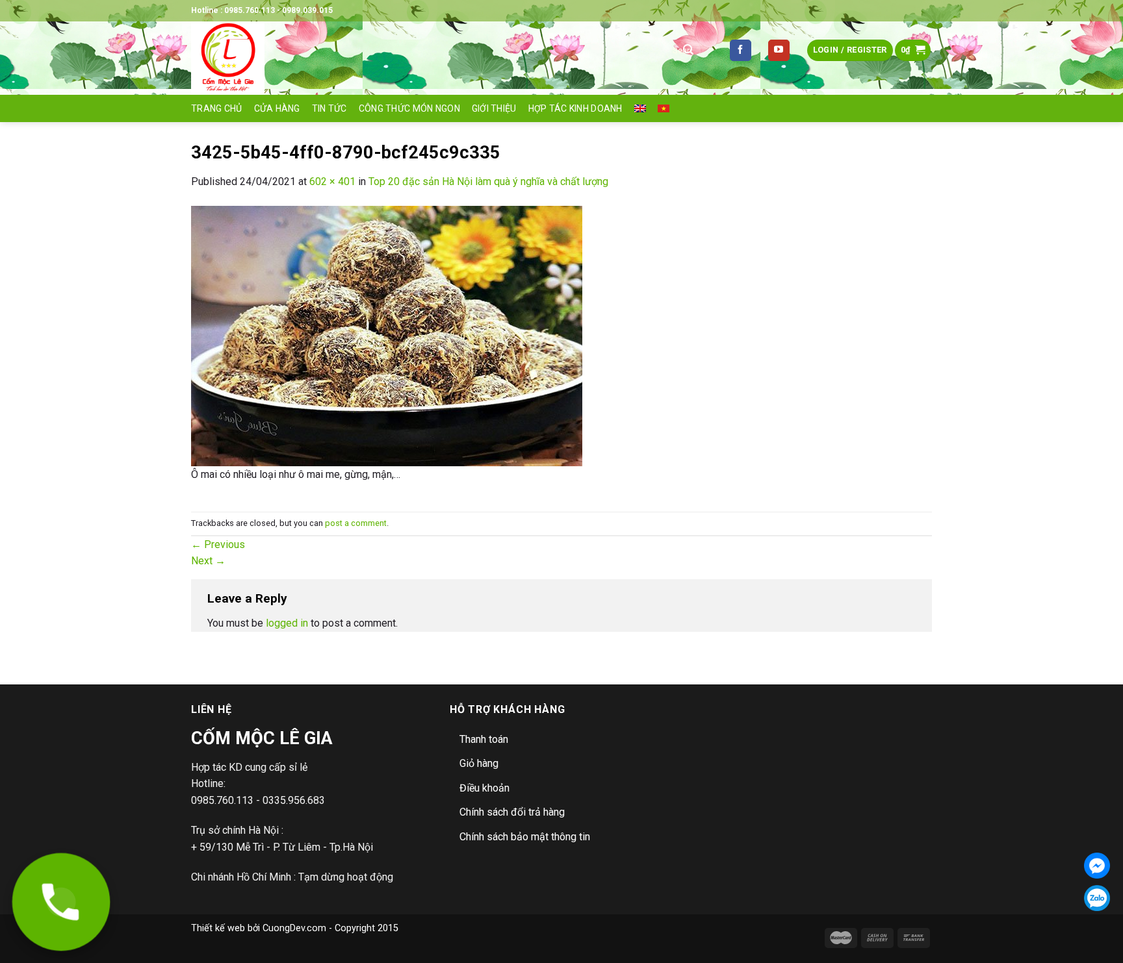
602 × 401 (332, 181)
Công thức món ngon (409, 108)
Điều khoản (484, 788)
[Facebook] (1097, 866)
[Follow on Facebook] (740, 51)
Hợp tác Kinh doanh (575, 108)
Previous (218, 544)
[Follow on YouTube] (779, 51)
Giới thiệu (494, 108)
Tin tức (329, 108)
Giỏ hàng (478, 763)
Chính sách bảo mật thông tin (524, 837)
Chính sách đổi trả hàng (512, 812)
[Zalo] (1097, 898)
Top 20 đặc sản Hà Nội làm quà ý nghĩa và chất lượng (488, 181)
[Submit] (688, 51)
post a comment (356, 523)
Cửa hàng (277, 108)
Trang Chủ (216, 108)
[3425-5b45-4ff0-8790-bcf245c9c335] (386, 335)
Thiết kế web (218, 928)
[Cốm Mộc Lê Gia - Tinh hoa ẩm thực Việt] (418, 58)
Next (208, 561)
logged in (287, 623)
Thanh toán (483, 739)
